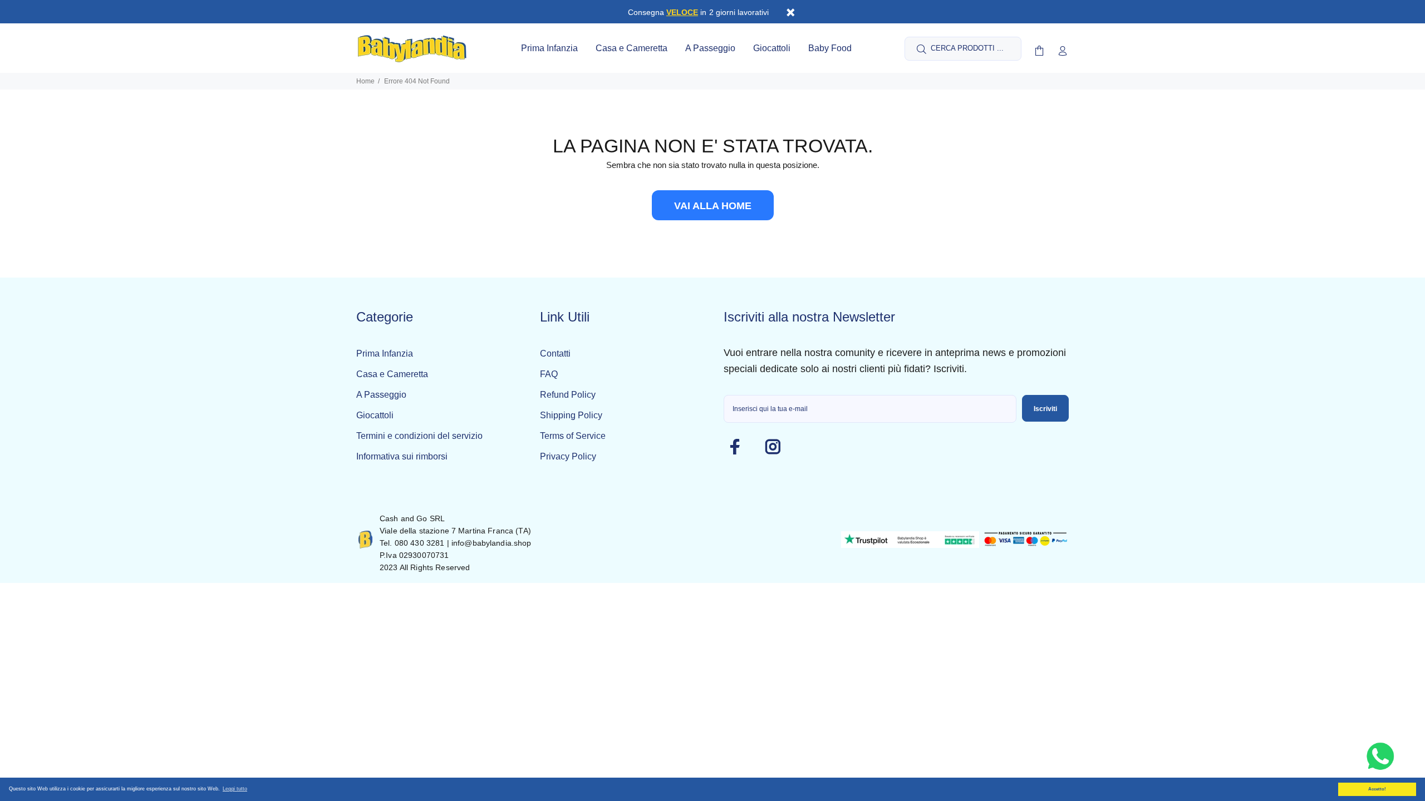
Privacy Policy (568, 456)
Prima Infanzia (384, 353)
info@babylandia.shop (491, 542)
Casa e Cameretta (392, 374)
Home (365, 81)
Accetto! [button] (1377, 789)
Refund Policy (568, 394)
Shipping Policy (571, 415)
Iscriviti (1045, 409)
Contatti (555, 353)
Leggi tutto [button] (235, 789)
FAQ (549, 374)
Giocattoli (375, 415)
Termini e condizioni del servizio (419, 436)
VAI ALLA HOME (712, 205)
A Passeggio (381, 394)
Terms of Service (573, 436)
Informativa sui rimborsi (402, 456)
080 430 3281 (420, 542)
